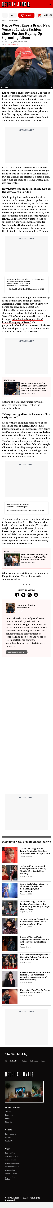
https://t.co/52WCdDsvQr (20, 283)
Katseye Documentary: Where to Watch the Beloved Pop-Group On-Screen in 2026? (35, 957)
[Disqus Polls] (26, 691)
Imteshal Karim (11, 44)
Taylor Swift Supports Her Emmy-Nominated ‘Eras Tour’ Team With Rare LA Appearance (35, 851)
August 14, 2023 (38, 510)
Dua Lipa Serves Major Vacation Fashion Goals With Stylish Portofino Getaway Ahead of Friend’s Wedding (35, 976)
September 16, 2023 (36, 289)
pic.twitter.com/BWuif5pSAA (17, 507)
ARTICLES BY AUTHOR (16, 652)
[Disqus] (26, 760)
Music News (13, 20)
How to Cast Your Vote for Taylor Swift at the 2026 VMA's (35, 991)
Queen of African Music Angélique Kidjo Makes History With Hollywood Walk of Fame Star (34, 940)
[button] (51, 88)
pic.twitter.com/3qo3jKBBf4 (17, 285)
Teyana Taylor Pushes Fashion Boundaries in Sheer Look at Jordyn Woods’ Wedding (34, 921)
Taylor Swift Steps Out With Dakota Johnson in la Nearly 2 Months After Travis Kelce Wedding (33, 870)
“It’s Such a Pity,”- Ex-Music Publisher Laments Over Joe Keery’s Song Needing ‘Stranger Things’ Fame (35, 905)
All (13, 15)
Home (4, 20)
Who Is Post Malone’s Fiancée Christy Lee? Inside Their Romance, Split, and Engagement (34, 887)
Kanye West (8, 93)
